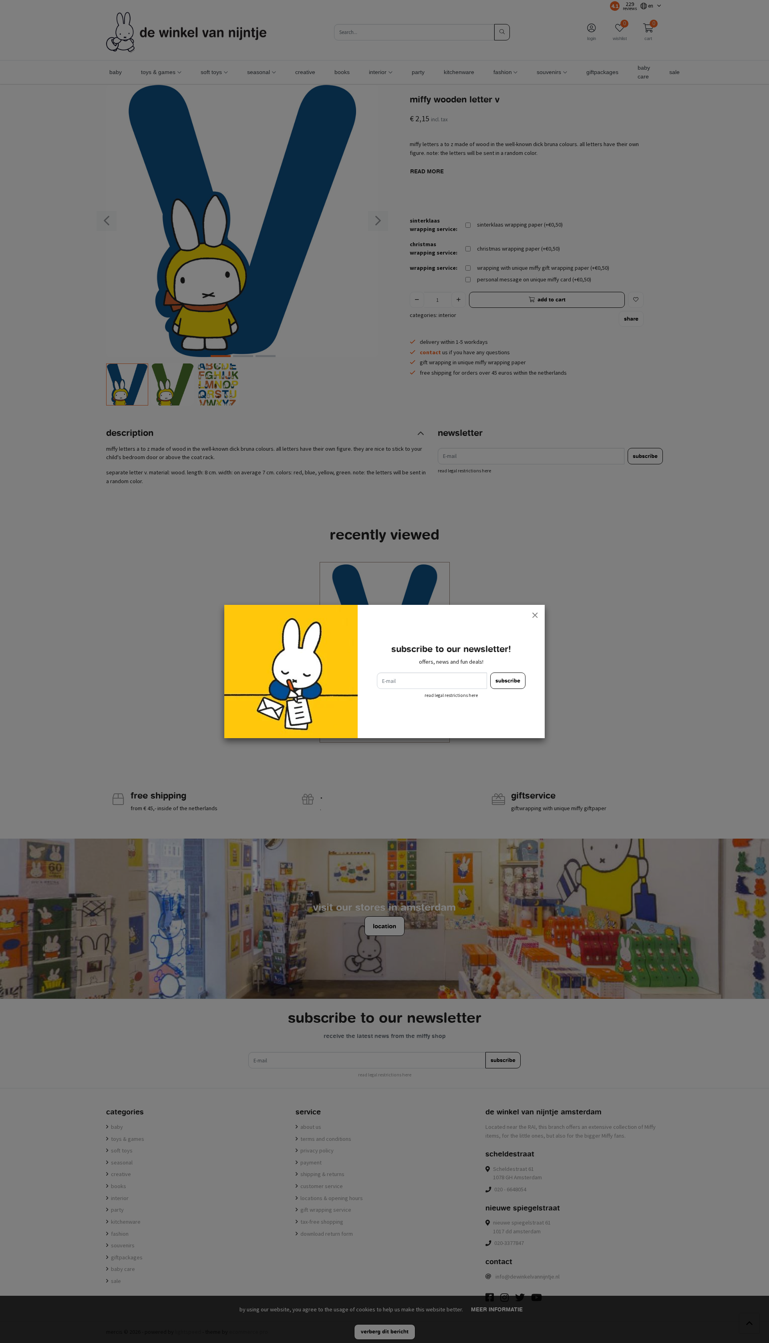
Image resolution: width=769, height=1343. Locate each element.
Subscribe (507, 681)
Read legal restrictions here (451, 695)
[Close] (535, 615)
